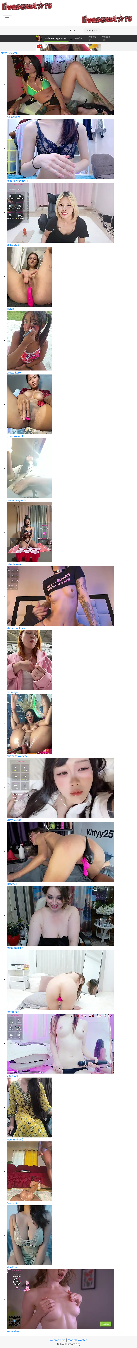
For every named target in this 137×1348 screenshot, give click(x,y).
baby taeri (13, 1075)
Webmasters (57, 1340)
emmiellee (13, 1331)
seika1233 (13, 244)
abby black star (16, 628)
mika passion (15, 947)
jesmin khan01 (15, 1139)
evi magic (13, 692)
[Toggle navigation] (7, 18)
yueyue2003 (14, 820)
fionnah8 (12, 1203)
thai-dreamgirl (16, 436)
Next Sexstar (9, 53)
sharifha (12, 1267)
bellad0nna (14, 117)
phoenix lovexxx (17, 756)
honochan (13, 1011)
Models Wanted (77, 1340)
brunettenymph (16, 500)
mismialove (14, 564)
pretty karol (14, 372)
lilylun (10, 308)
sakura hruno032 (17, 180)
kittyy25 (12, 883)
